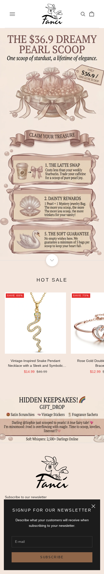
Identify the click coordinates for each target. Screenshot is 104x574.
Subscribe (52, 557)
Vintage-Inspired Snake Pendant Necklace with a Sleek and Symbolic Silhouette (35, 363)
